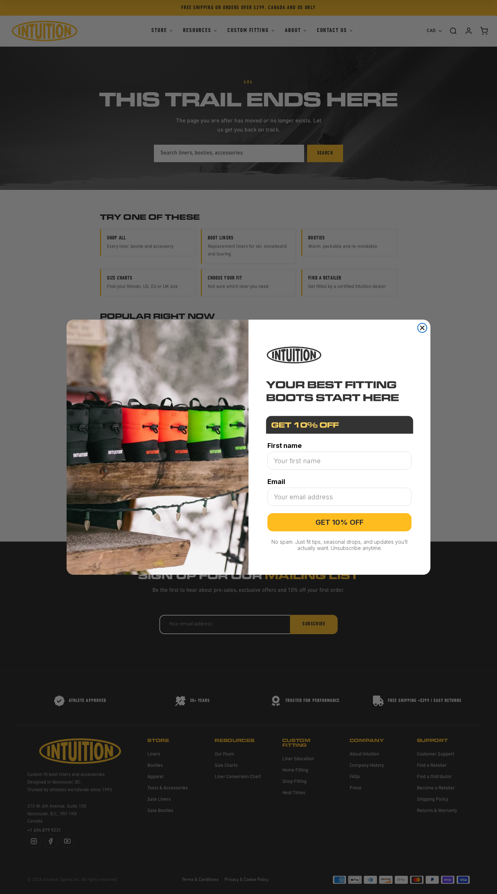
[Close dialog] (422, 327)
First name (284, 445)
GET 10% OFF (339, 522)
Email (276, 481)
